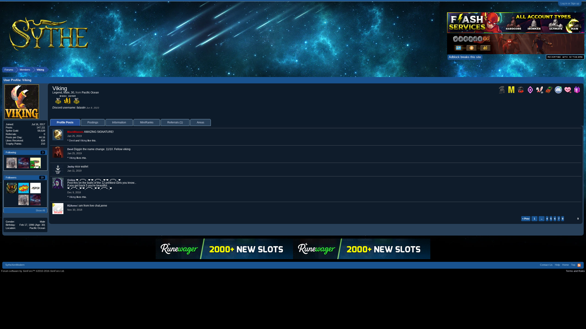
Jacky (70, 166)
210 (43, 143)
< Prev (525, 218)
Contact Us (546, 264)
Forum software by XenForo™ (33, 271)
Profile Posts (65, 122)
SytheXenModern (14, 264)
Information (119, 122)
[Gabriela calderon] (11, 199)
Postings (92, 122)
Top (573, 264)
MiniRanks (146, 122)
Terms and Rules (575, 271)
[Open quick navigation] (581, 69)
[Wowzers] (23, 187)
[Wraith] (23, 162)
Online (71, 180)
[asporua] (35, 187)
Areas (200, 122)
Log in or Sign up (570, 3)
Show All (40, 210)
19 (42, 177)
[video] (11, 162)
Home (565, 264)
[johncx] (11, 187)
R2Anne (72, 205)
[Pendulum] (35, 162)
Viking (83, 140)
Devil (72, 140)
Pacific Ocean (37, 228)
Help (557, 264)
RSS (579, 265)
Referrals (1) (175, 122)
